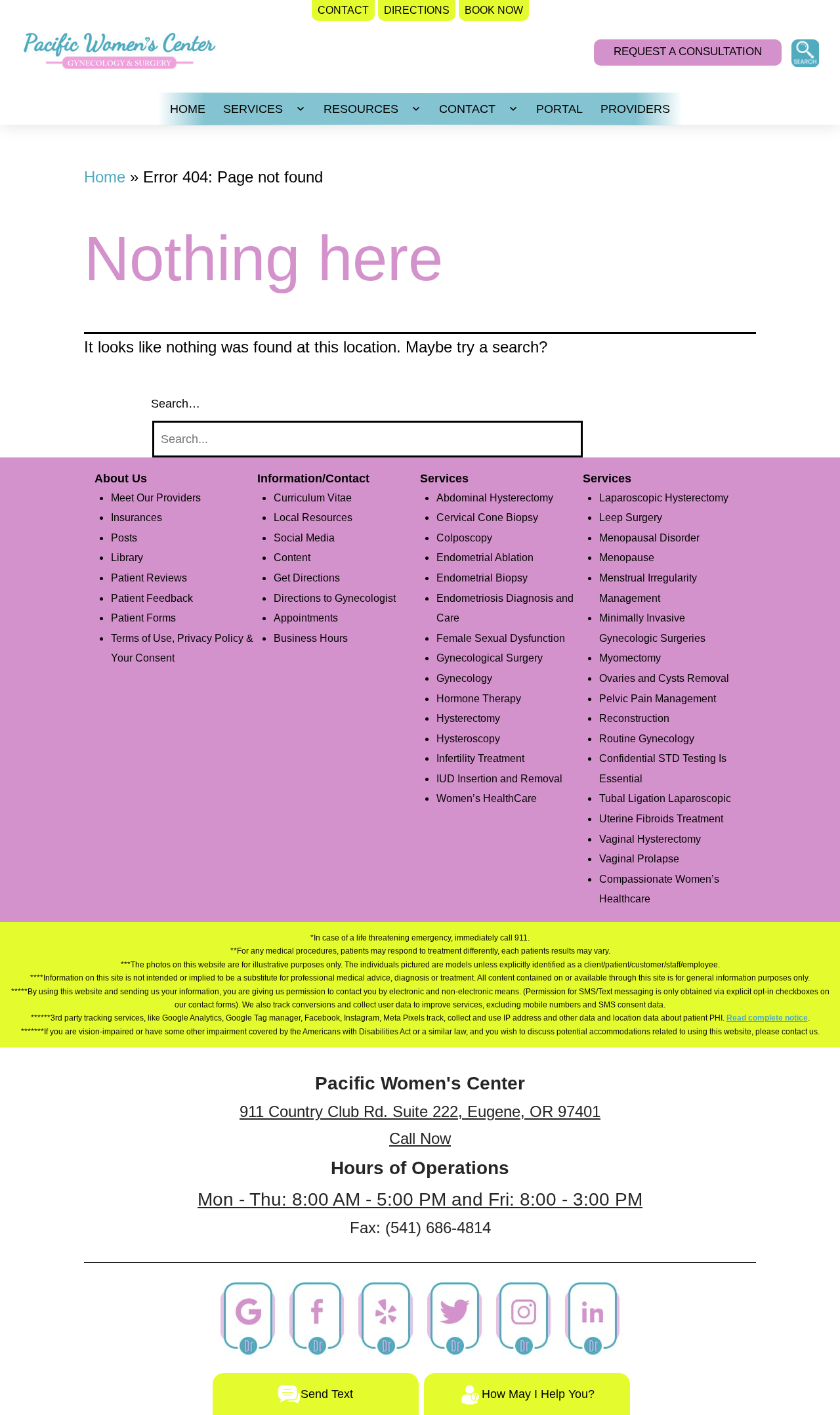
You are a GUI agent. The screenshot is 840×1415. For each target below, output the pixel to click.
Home (104, 177)
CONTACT (467, 109)
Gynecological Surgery (489, 658)
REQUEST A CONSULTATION (688, 51)
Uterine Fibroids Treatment (661, 818)
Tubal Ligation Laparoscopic (665, 798)
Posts (124, 537)
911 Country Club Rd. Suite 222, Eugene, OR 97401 (420, 1111)
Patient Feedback (152, 598)
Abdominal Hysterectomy (494, 497)
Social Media (304, 537)
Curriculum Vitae (313, 497)
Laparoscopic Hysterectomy (663, 497)
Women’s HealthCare (486, 798)
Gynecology (464, 678)
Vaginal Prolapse (639, 858)
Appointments (306, 617)
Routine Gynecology (646, 738)
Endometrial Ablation (485, 557)
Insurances (136, 517)
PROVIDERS (635, 109)
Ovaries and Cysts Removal (664, 678)
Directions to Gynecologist (335, 598)
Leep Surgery (630, 517)
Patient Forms (143, 617)
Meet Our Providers (156, 497)
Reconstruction (634, 718)
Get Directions (307, 577)
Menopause (626, 557)
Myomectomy (630, 658)
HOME (187, 109)
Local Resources (313, 517)
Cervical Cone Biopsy (487, 517)
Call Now (420, 1138)
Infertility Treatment (480, 758)
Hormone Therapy (478, 698)
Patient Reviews (149, 577)
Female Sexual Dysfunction (500, 638)
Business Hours (311, 638)
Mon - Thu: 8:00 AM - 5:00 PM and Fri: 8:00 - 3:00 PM (420, 1199)
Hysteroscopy (468, 738)
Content (292, 557)
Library (127, 557)
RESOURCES (361, 109)
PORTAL (559, 109)
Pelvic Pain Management (657, 698)
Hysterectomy (468, 718)
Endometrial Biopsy (482, 577)
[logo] (119, 54)
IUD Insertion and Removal (499, 778)
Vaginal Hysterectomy (650, 839)
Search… (175, 403)
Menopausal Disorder (649, 537)
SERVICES (253, 109)
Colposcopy (464, 537)
